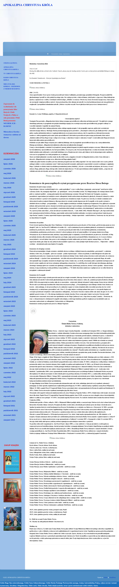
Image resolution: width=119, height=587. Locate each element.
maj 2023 (7, 320)
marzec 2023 (9, 330)
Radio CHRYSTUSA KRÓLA (11, 79)
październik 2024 (11, 259)
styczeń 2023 (9, 339)
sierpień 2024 (9, 268)
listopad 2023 (9, 292)
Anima (105, 577)
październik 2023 (11, 297)
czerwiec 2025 (10, 226)
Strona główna (10, 63)
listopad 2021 (9, 406)
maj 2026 (7, 173)
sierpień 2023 (9, 306)
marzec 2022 (9, 387)
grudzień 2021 (10, 401)
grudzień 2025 (10, 197)
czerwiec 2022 (10, 373)
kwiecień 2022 (10, 382)
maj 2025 (7, 230)
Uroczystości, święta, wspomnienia (60, 54)
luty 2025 (7, 245)
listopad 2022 (9, 349)
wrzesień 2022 (10, 358)
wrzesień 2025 (10, 211)
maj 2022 (7, 377)
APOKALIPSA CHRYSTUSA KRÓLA (28, 5)
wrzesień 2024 (10, 263)
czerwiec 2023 (10, 316)
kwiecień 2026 (10, 178)
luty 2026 (7, 188)
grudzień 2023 (10, 287)
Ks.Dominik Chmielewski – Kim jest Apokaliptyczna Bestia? (48, 78)
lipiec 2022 (8, 368)
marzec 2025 (9, 240)
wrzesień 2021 (10, 415)
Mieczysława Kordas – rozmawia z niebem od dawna (12, 86)
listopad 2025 (9, 202)
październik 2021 (11, 410)
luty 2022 (7, 392)
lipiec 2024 (8, 273)
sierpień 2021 (9, 420)
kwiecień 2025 (10, 235)
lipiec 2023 (8, 311)
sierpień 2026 (9, 159)
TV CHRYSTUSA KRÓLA (12, 73)
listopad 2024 (9, 254)
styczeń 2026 (9, 192)
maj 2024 (7, 278)
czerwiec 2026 (10, 169)
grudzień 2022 (10, 344)
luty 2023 (7, 335)
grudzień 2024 (10, 249)
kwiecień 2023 (10, 325)
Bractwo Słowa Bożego (97, 183)
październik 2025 (11, 207)
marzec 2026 (9, 183)
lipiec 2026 (8, 164)
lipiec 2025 (8, 221)
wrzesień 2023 (10, 301)
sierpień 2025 (9, 216)
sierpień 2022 (9, 363)
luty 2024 (7, 282)
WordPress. (112, 577)
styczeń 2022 (9, 396)
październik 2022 (11, 354)
